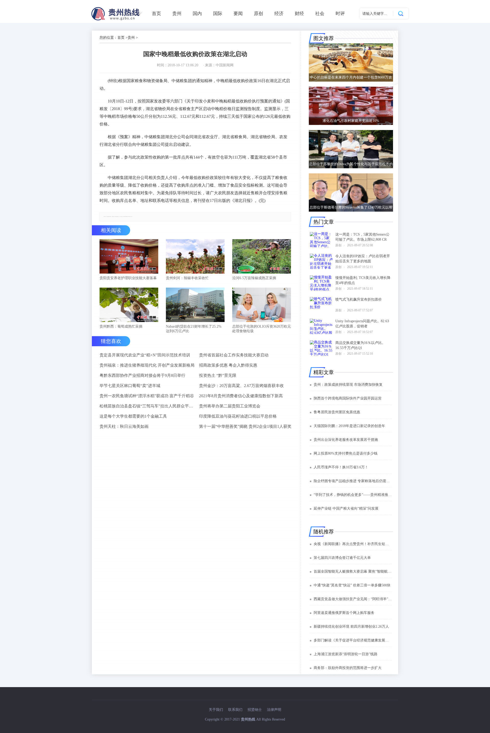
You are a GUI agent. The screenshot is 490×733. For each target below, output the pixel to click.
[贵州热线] (118, 20)
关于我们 (216, 710)
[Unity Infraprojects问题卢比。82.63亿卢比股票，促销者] (321, 326)
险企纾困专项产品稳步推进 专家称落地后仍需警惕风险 (353, 481)
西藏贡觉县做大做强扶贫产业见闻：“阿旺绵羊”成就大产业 (353, 599)
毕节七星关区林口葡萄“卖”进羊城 (130, 385)
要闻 (238, 13)
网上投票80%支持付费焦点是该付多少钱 (345, 453)
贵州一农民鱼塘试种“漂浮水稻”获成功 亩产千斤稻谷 (147, 396)
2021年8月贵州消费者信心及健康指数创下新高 (241, 396)
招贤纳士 (255, 710)
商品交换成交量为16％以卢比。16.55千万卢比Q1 (360, 345)
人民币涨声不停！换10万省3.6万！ (341, 467)
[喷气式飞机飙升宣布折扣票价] (321, 304)
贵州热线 (248, 719)
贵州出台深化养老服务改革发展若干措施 (346, 440)
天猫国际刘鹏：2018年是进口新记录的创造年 (349, 426)
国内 (197, 13)
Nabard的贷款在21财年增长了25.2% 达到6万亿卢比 (194, 329)
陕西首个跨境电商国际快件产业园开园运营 (348, 398)
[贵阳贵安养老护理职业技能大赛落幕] (129, 257)
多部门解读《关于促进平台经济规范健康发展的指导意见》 (353, 640)
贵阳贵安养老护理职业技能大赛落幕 (128, 278)
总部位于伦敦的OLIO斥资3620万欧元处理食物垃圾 (261, 329)
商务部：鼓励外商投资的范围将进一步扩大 (348, 668)
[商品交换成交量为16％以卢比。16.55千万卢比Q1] (321, 348)
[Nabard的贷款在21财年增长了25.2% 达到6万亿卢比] (195, 305)
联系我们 (235, 710)
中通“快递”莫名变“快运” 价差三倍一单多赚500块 (352, 585)
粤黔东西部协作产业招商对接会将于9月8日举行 (142, 375)
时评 (340, 13)
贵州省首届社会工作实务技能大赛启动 (233, 355)
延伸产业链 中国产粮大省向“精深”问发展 (346, 508)
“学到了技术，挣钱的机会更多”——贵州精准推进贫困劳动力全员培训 (353, 495)
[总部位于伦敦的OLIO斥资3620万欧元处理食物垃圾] (261, 305)
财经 (299, 13)
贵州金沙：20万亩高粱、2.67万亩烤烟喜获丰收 (241, 385)
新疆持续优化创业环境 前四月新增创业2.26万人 (351, 626)
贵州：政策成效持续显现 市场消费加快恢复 (348, 385)
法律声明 (274, 710)
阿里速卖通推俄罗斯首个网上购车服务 (344, 613)
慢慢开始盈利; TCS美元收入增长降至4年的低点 (362, 280)
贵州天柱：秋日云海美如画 (124, 426)
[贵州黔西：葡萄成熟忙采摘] (129, 305)
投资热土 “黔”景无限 (217, 375)
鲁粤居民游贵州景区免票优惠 (337, 412)
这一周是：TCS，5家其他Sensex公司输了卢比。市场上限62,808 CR (362, 237)
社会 (319, 13)
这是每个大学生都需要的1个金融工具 (133, 416)
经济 (279, 13)
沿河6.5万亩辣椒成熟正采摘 (254, 278)
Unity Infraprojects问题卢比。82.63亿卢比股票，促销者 (362, 323)
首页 (156, 13)
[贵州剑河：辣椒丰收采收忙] (195, 257)
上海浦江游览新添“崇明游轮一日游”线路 (345, 654)
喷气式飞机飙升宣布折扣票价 (358, 299)
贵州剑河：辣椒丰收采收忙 (187, 278)
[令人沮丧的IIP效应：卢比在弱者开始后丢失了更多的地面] (321, 261)
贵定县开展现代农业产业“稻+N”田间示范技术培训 (145, 355)
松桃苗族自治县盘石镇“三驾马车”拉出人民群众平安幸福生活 (147, 406)
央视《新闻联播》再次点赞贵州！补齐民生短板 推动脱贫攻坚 (353, 544)
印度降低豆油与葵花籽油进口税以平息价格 (238, 416)
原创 (258, 13)
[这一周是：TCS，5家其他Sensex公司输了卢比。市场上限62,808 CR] (321, 239)
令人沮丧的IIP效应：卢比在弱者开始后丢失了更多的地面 (362, 258)
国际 (217, 13)
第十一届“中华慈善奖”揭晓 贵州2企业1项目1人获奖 (245, 426)
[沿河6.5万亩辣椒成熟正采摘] (261, 257)
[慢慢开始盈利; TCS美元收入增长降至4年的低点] (321, 283)
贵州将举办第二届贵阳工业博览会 (229, 406)
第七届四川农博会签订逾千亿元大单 (342, 558)
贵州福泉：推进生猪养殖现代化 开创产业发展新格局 (147, 365)
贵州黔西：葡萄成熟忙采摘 (121, 326)
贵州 (176, 13)
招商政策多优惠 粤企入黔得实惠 (228, 365)
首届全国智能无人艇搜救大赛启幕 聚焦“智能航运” (353, 571)
